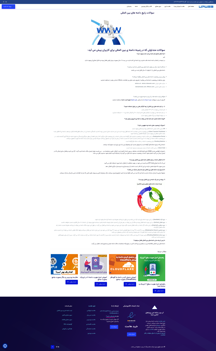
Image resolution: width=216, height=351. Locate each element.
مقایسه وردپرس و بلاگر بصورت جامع (65, 277)
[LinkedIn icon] (6, 2)
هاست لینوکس (91, 311)
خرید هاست (161, 321)
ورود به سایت (7, 6)
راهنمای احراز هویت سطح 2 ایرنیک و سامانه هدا (152, 285)
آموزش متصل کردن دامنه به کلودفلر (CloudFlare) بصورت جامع (123, 278)
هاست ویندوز (91, 333)
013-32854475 (179, 2)
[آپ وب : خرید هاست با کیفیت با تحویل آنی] (206, 6)
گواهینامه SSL (68, 324)
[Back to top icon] (52, 347)
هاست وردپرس (91, 320)
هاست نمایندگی (90, 329)
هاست (151, 329)
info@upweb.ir (114, 313)
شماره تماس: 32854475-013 (109, 311)
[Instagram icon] (3, 2)
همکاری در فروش (67, 329)
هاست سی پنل (91, 315)
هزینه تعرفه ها (147, 100)
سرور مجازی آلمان (67, 315)
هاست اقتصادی (90, 324)
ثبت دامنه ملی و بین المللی (64, 311)
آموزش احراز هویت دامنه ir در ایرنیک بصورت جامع (93, 278)
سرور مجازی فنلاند (67, 320)
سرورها (158, 325)
